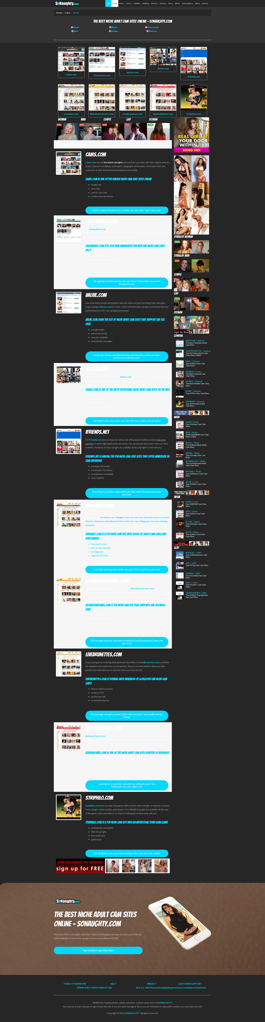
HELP (113, 983)
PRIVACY (151, 983)
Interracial (152, 27)
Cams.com (71, 74)
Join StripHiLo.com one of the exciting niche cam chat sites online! (126, 853)
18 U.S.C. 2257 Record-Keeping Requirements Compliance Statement (171, 987)
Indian (114, 31)
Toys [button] (170, 3)
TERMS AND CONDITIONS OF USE (94, 987)
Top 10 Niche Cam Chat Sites (98, 950)
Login (108, 3)
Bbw (76, 31)
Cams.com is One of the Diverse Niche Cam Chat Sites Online (118, 179)
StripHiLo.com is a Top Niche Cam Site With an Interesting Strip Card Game (126, 822)
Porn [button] (121, 3)
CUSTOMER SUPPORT (190, 983)
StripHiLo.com (193, 114)
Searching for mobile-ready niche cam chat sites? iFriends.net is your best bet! (127, 493)
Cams (67, 12)
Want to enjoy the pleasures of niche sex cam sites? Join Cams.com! (126, 210)
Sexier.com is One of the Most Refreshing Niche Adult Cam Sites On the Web (127, 389)
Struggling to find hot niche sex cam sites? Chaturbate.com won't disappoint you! (127, 282)
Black (114, 27)
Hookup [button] (145, 3)
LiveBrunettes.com (132, 114)
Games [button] (162, 3)
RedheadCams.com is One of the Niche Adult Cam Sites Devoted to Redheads (127, 752)
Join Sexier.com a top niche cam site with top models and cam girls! (127, 420)
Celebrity (136, 3)
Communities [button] (187, 3)
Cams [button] (128, 3)
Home (59, 12)
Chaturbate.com (101, 75)
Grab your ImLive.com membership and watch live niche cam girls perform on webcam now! (127, 356)
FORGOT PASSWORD (75, 983)
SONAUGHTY (165, 1002)
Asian (76, 27)
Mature (153, 31)
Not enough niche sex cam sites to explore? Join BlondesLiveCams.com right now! (127, 642)
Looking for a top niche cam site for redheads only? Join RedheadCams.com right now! (127, 785)
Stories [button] (154, 3)
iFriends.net (194, 76)
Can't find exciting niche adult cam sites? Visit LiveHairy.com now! (126, 569)
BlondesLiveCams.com (102, 114)
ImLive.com (132, 72)
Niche (76, 12)
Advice (177, 3)
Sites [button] (197, 3)
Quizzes (205, 3)
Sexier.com (163, 68)
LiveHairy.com (71, 114)
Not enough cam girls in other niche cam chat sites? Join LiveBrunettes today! (127, 716)
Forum (114, 3)
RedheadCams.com (163, 114)
